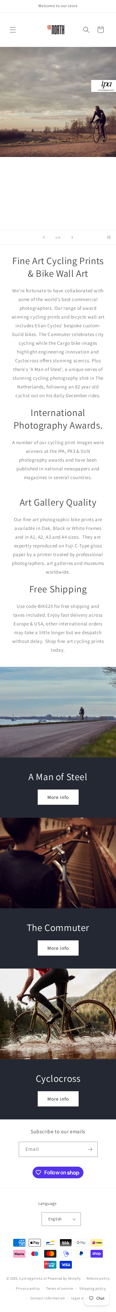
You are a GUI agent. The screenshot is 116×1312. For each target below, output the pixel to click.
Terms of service (59, 1288)
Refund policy (98, 1278)
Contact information (47, 1298)
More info (58, 797)
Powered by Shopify (64, 1278)
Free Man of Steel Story (58, 209)
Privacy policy (28, 1288)
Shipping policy (92, 1288)
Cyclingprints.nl (33, 1278)
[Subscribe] (90, 1149)
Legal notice (81, 1298)
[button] (13, 30)
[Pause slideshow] (109, 237)
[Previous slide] (44, 237)
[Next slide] (72, 237)
